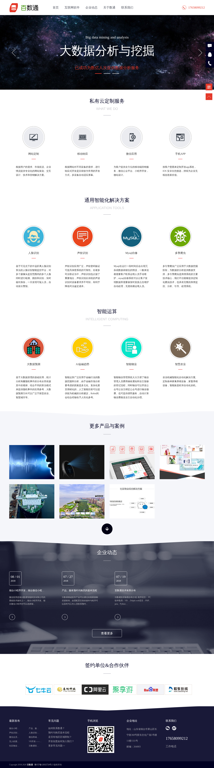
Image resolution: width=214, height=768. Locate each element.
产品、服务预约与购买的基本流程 (79, 590)
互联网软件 (72, 7)
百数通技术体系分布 (125, 590)
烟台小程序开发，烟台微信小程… (26, 590)
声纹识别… (14, 733)
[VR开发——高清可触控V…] (81, 501)
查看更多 (107, 633)
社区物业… (14, 746)
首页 (56, 7)
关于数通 (109, 7)
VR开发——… (35, 741)
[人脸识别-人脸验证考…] (81, 462)
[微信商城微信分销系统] (182, 462)
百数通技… (34, 746)
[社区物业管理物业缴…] (132, 501)
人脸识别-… (34, 733)
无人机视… (14, 741)
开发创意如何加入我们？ (61, 741)
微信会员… (14, 737)
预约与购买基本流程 (58, 732)
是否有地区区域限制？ (60, 737)
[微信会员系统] (132, 462)
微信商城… (34, 737)
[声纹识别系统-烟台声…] (31, 462)
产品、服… (34, 728)
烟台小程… (14, 728)
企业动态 (91, 7)
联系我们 (127, 7)
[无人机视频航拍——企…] (31, 501)
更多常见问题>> (56, 745)
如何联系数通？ (56, 728)
